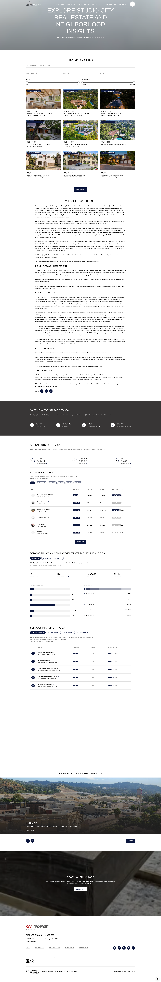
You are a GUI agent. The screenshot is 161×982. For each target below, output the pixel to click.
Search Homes (80, 189)
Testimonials (69, 948)
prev (28, 841)
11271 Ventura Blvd (41, 526)
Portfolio (60, 4)
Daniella (39, 531)
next (32, 841)
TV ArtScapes (41, 524)
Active (62, 483)
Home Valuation (84, 4)
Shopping (53, 483)
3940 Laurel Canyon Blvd (43, 496)
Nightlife (78, 483)
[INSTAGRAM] (119, 948)
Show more (80, 541)
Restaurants (42, 483)
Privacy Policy (130, 971)
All (33, 483)
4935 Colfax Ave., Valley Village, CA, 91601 (46, 654)
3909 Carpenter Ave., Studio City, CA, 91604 (47, 678)
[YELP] (128, 948)
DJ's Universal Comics (43, 509)
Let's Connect (83, 948)
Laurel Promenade (42, 501)
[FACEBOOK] (114, 948)
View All (130, 840)
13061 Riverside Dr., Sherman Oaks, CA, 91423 (47, 686)
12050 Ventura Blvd (41, 503)
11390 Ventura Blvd (41, 511)
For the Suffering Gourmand (45, 494)
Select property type (31, 73)
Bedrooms (102, 73)
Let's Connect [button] (80, 889)
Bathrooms (66, 73)
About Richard (39, 948)
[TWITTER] (133, 948)
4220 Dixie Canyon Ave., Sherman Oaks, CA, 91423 (48, 670)
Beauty (70, 483)
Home (28, 948)
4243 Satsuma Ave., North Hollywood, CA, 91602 (48, 662)
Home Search (71, 4)
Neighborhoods (98, 4)
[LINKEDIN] (124, 948)
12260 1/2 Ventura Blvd (42, 533)
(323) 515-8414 (123, 4)
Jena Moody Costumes (43, 517)
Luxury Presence (71, 971)
